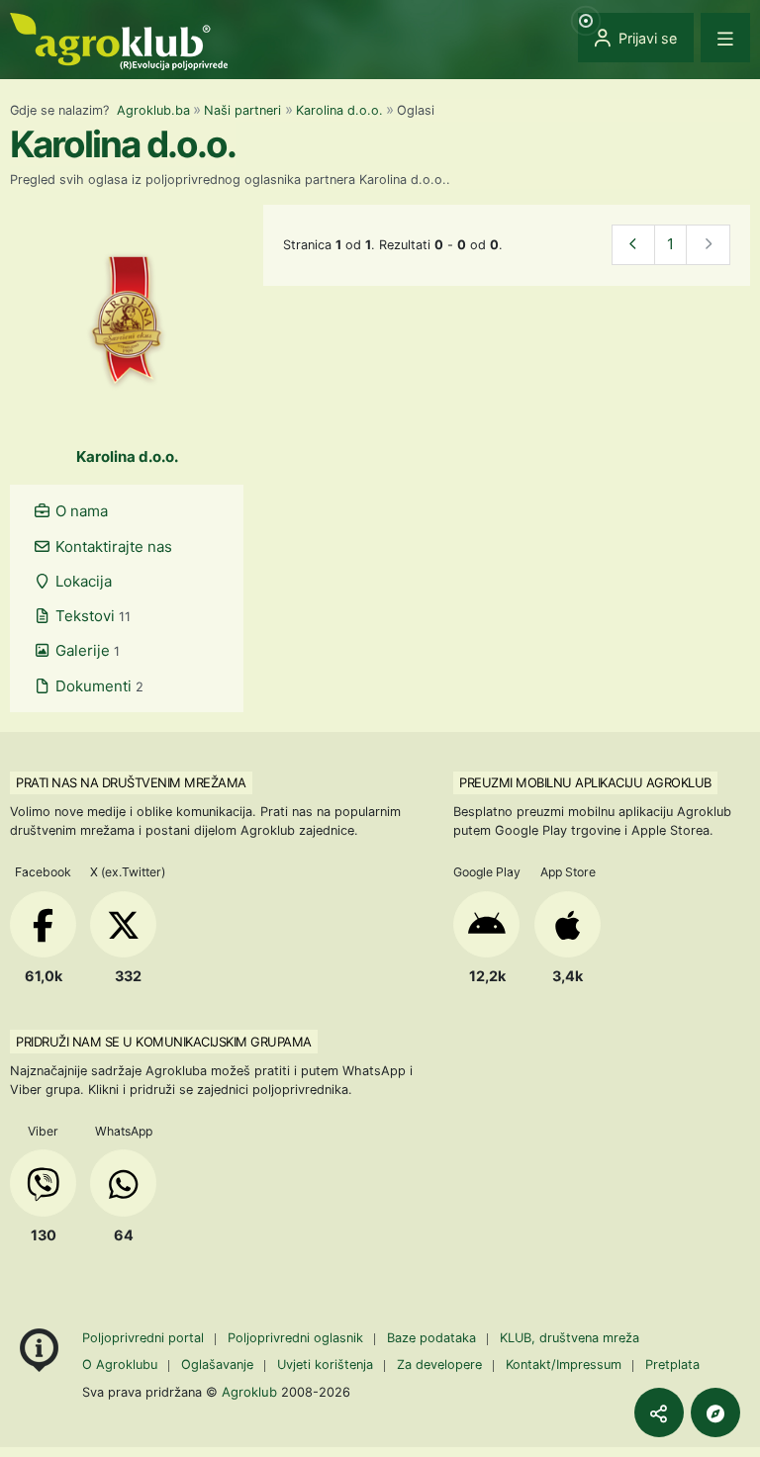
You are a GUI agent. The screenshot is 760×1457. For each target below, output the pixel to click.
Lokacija (81, 581)
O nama (79, 510)
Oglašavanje (217, 1364)
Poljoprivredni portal (145, 1337)
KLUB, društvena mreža (569, 1337)
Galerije (85, 650)
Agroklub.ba (153, 110)
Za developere (439, 1364)
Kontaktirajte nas (111, 546)
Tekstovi (91, 615)
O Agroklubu (119, 1364)
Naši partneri (242, 110)
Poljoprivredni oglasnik (297, 1337)
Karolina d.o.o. (339, 110)
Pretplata (672, 1364)
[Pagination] (634, 245)
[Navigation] (725, 37)
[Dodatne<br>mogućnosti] (715, 1412)
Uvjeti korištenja (325, 1364)
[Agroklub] (119, 40)
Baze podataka (433, 1337)
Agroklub (249, 1392)
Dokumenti (97, 686)
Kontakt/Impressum (563, 1364)
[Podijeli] (659, 1412)
